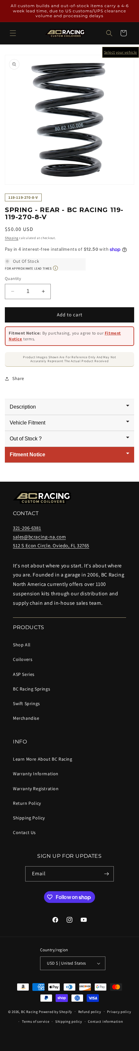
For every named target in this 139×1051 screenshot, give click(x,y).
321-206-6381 (27, 528)
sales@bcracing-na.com (39, 537)
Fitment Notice (27, 454)
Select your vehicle (120, 52)
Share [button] (18, 378)
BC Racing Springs (31, 689)
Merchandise (26, 718)
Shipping (11, 238)
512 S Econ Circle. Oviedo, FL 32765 (51, 545)
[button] (13, 33)
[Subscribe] (106, 873)
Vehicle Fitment (27, 422)
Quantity (13, 278)
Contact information (105, 1021)
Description (23, 407)
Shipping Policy (29, 818)
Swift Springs (26, 703)
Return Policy (27, 803)
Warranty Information (36, 774)
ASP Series (24, 674)
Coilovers (22, 659)
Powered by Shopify (55, 1011)
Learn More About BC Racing (42, 759)
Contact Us (24, 832)
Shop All (22, 645)
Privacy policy (119, 1011)
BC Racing (29, 1011)
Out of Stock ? (26, 438)
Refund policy (89, 1011)
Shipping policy (68, 1021)
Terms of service (35, 1021)
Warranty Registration (36, 788)
